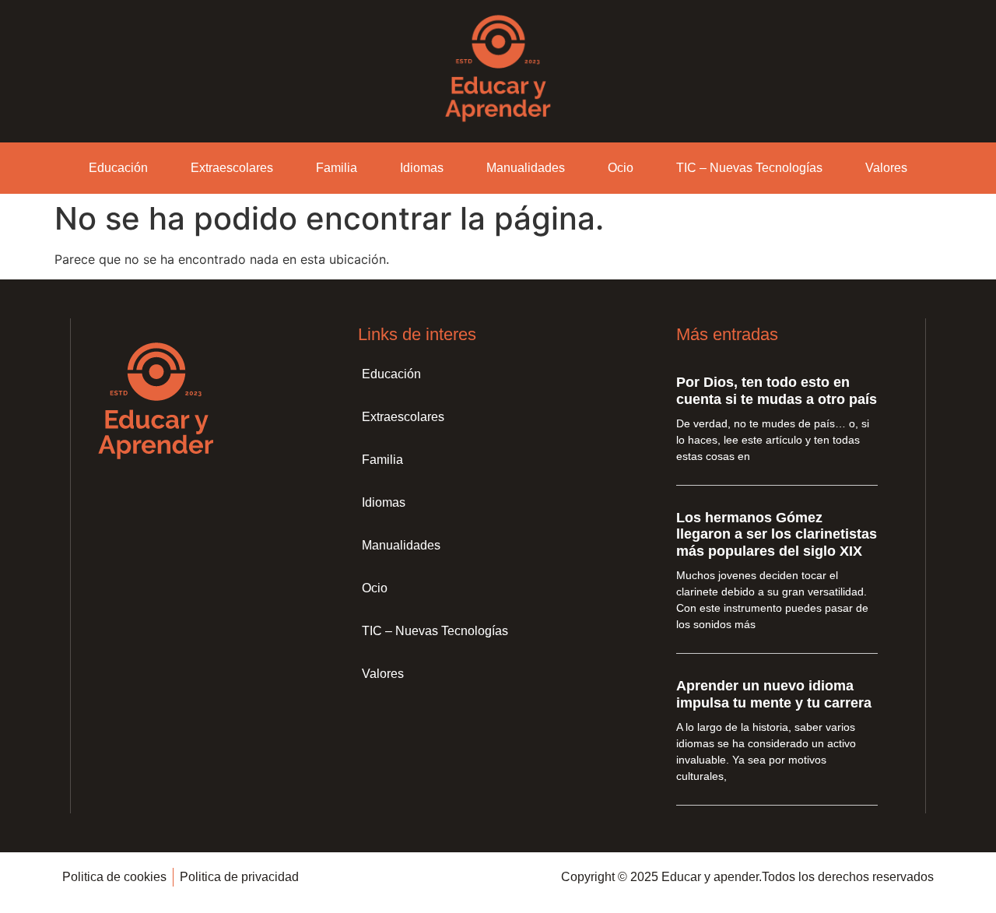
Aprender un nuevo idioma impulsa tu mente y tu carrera (774, 694)
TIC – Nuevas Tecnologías (749, 167)
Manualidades (525, 167)
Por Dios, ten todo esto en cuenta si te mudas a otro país (776, 390)
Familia (336, 167)
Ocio (620, 167)
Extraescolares (232, 167)
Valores (886, 167)
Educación (118, 167)
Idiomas (422, 167)
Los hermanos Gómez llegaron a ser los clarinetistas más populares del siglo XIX (776, 534)
